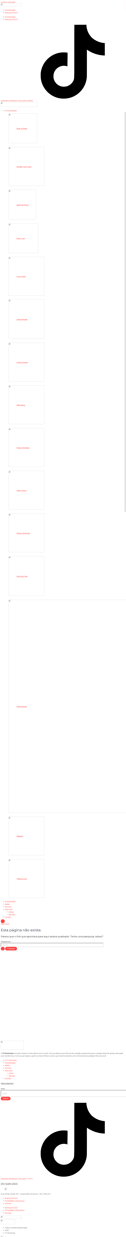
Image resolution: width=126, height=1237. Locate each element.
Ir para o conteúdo (8, 2)
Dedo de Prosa (23, 205)
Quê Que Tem (22, 576)
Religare (20, 836)
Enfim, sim (21, 238)
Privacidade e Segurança (14, 1201)
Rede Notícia (22, 707)
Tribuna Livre (22, 879)
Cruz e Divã (21, 276)
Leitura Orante (22, 362)
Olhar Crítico (21, 491)
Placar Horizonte (23, 533)
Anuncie (8, 1068)
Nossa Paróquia (23, 448)
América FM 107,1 (11, 13)
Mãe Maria (21, 405)
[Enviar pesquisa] (3, 948)
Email (3, 1089)
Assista (7, 1065)
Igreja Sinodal (22, 319)
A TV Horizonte (11, 1060)
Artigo (11, 1073)
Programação (10, 10)
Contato (8, 1078)
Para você (8, 1070)
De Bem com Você (24, 167)
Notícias (12, 1076)
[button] (65, 110)
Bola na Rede (22, 129)
